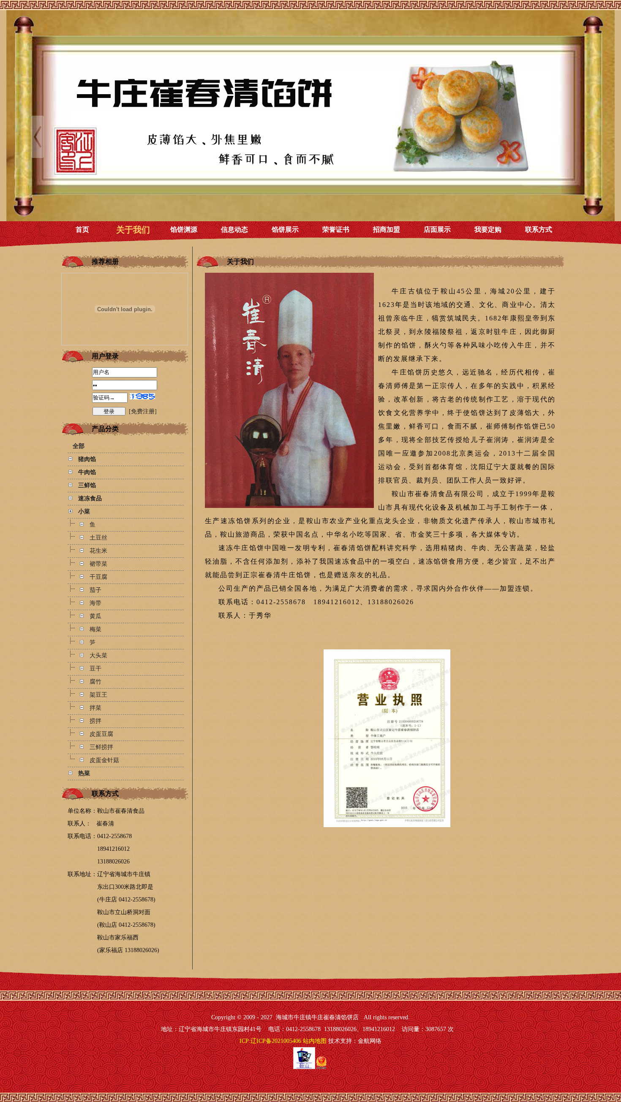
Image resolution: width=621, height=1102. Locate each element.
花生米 (98, 551)
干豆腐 (98, 577)
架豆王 (98, 695)
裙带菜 (98, 564)
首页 (82, 229)
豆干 (95, 668)
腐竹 (95, 682)
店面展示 (437, 229)
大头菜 (98, 655)
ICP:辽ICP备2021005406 (270, 1041)
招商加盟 (386, 229)
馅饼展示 (285, 229)
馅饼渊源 (183, 229)
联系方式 (538, 229)
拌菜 (95, 708)
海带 (95, 603)
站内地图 (315, 1041)
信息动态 (234, 229)
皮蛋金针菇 (104, 760)
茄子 (95, 590)
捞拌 (95, 721)
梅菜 (95, 629)
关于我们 (133, 229)
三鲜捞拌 (101, 747)
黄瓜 (95, 616)
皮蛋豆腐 (101, 734)
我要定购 (487, 229)
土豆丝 (98, 538)
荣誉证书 (335, 229)
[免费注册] (143, 411)
